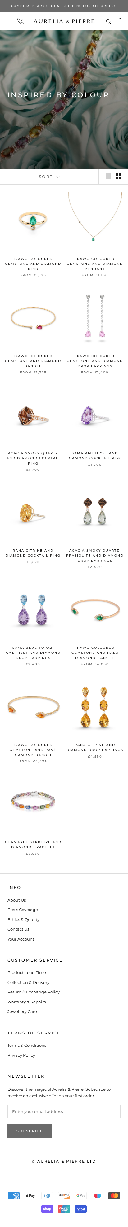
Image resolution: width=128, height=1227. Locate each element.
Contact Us (18, 929)
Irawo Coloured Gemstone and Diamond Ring (33, 264)
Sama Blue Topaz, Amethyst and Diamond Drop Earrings (33, 653)
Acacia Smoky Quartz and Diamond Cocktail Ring (33, 458)
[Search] (109, 21)
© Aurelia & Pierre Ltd (64, 1161)
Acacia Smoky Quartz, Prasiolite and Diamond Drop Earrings (95, 555)
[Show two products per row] (118, 176)
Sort (47, 176)
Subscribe (29, 1131)
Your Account (20, 939)
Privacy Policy (21, 1055)
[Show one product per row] (108, 176)
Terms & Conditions (26, 1045)
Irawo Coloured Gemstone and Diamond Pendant (95, 264)
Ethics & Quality (23, 919)
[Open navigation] (9, 21)
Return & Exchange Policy (33, 991)
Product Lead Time (26, 972)
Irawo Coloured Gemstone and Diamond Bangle (33, 361)
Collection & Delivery (28, 982)
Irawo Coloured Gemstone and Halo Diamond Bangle (95, 653)
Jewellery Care (22, 1011)
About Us (16, 899)
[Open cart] (119, 21)
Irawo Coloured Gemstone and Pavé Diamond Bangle (33, 750)
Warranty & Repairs (26, 1001)
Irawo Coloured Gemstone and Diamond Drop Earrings (95, 361)
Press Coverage (22, 909)
